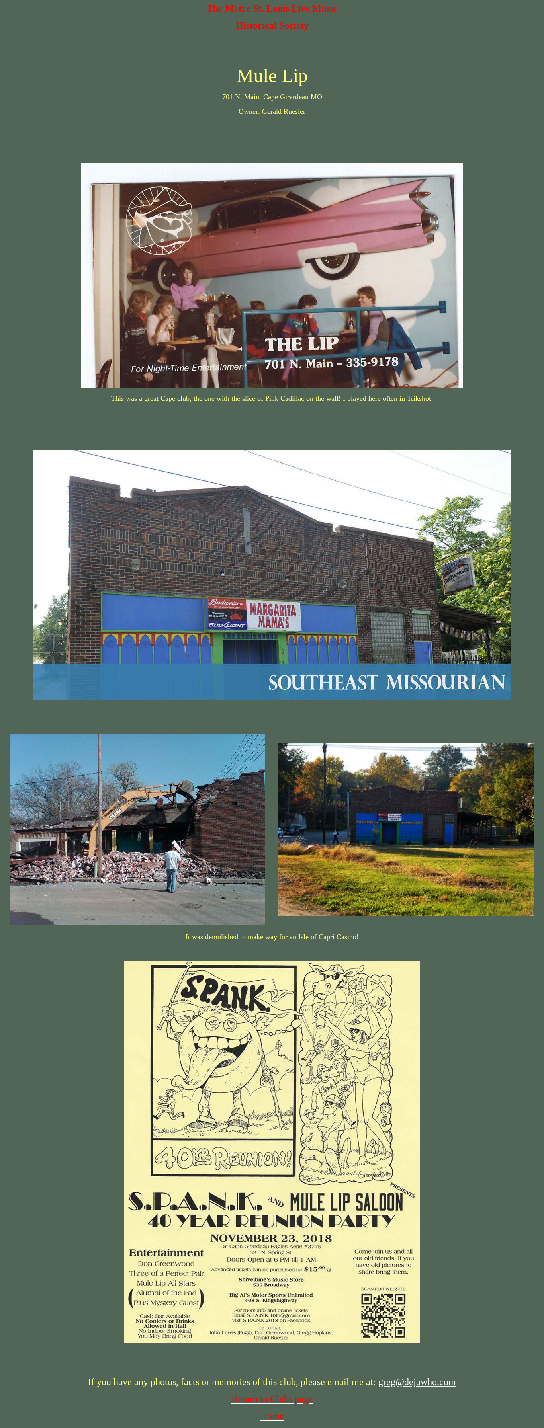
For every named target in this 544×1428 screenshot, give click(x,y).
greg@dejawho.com (417, 1382)
